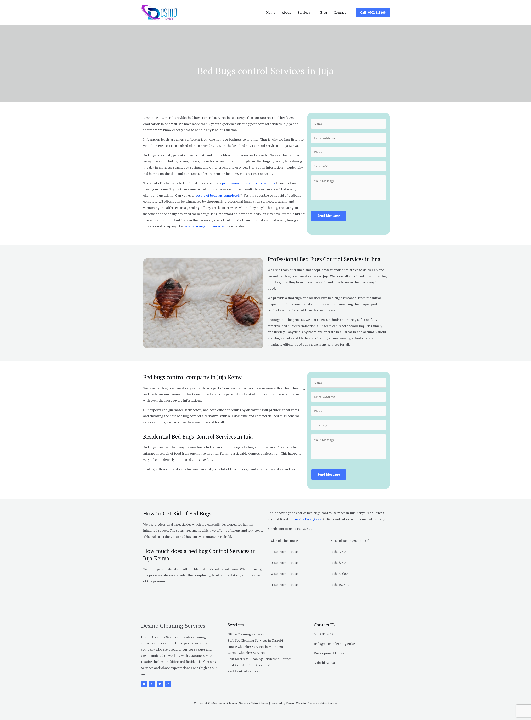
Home (270, 12)
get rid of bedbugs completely (217, 195)
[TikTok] (168, 684)
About (286, 12)
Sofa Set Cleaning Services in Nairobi (255, 640)
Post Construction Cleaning (248, 665)
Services (304, 12)
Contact (340, 12)
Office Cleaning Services (246, 634)
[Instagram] (152, 684)
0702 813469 (323, 634)
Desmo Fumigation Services (204, 226)
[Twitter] (160, 684)
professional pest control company (248, 183)
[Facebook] (144, 684)
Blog (323, 12)
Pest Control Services (244, 671)
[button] (373, 12)
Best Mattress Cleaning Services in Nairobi (259, 659)
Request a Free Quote (306, 519)
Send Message (328, 215)
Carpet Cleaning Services (246, 652)
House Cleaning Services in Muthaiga (255, 646)
